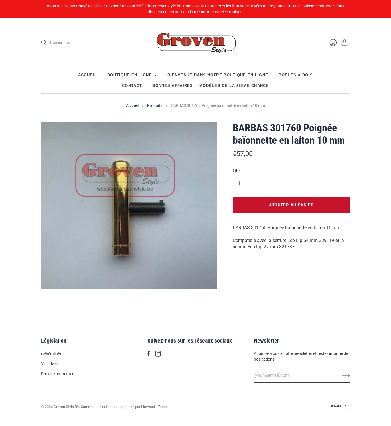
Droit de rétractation (59, 373)
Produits (154, 105)
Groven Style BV (66, 407)
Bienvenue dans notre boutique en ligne (217, 75)
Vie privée (49, 363)
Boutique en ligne (129, 75)
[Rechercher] (44, 42)
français (335, 405)
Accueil (87, 75)
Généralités (51, 354)
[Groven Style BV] (195, 43)
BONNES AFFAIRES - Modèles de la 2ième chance (210, 85)
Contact (132, 85)
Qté (236, 170)
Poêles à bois (296, 75)
